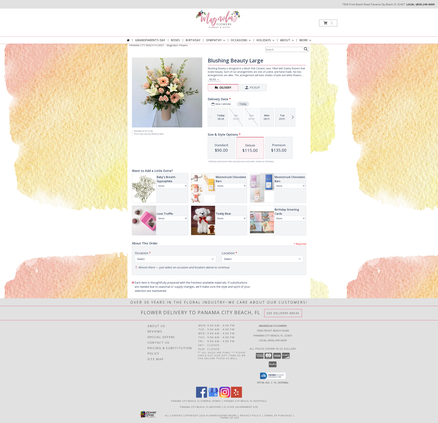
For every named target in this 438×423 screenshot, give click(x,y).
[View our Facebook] (201, 396)
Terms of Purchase (278, 415)
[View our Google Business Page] (213, 396)
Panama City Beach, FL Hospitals (245, 400)
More (303, 40)
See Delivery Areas (283, 313)
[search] (306, 49)
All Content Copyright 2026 (185, 415)
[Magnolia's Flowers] (219, 19)
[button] (328, 23)
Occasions (239, 40)
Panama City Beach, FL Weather (200, 406)
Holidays (263, 40)
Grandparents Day (150, 40)
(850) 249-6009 (425, 4)
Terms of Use (229, 417)
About (285, 40)
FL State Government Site (241, 406)
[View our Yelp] (236, 396)
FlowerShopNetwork (221, 415)
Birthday (193, 40)
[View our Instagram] (224, 396)
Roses (175, 40)
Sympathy (214, 40)
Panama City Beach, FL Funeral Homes (196, 400)
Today (242, 104)
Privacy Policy (250, 415)
